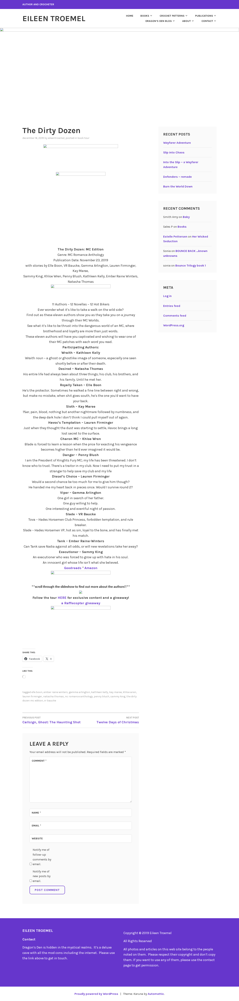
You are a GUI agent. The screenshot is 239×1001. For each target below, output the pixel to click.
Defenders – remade (177, 176)
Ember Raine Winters (56, 692)
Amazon (90, 568)
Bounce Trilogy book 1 (190, 265)
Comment (39, 760)
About (186, 21)
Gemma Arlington (79, 692)
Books (144, 15)
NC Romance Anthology (79, 696)
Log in (167, 296)
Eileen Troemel (53, 18)
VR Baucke (50, 700)
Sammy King (117, 696)
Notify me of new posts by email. (41, 876)
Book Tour (83, 138)
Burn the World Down (178, 186)
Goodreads (72, 568)
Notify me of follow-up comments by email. (42, 857)
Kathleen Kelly (99, 692)
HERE (62, 598)
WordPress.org (173, 325)
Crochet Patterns (172, 15)
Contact (207, 21)
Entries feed (171, 306)
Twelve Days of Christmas (118, 720)
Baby (186, 217)
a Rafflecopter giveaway (80, 603)
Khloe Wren (129, 692)
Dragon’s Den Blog (158, 21)
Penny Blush (101, 696)
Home (129, 15)
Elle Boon (36, 692)
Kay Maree (115, 692)
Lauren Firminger (32, 696)
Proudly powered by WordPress (96, 994)
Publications (204, 15)
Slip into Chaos (173, 152)
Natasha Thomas (53, 696)
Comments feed (174, 315)
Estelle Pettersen (175, 236)
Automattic (156, 994)
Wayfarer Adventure (177, 142)
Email (36, 825)
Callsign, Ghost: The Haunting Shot (51, 720)
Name (36, 812)
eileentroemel (56, 138)
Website (37, 838)
